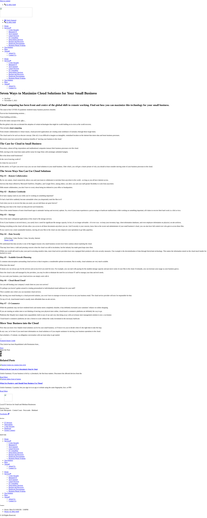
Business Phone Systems (17, 45)
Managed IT (13, 32)
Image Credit (8, 240)
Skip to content (5, 1)
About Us (12, 53)
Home (6, 26)
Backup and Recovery (16, 41)
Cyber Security (14, 30)
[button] (103, 352)
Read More (4, 377)
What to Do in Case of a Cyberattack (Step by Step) (19, 369)
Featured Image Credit (7, 341)
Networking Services (16, 39)
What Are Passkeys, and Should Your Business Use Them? (21, 383)
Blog (6, 49)
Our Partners (8, 47)
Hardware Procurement (16, 43)
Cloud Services (14, 36)
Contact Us (12, 55)
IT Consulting (13, 38)
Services (7, 28)
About (6, 51)
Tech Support (13, 34)
